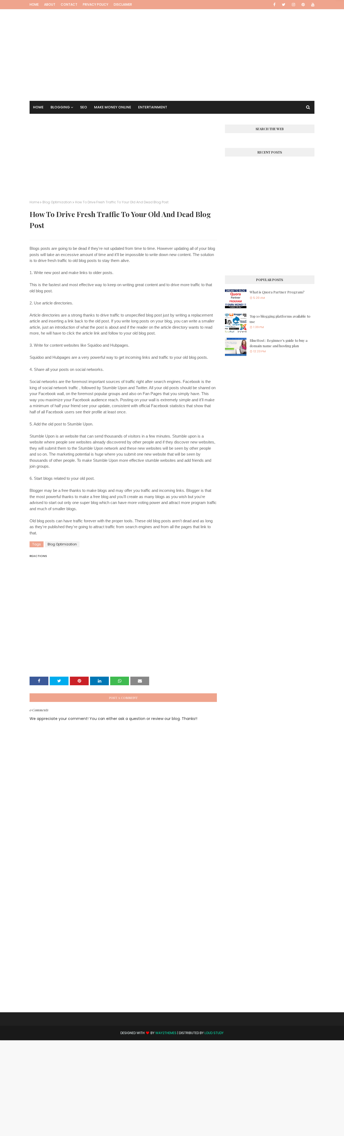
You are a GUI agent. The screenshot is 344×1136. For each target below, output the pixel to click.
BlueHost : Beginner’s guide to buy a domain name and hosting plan (278, 343)
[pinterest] (303, 4)
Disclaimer (123, 4)
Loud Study (214, 1033)
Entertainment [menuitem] (152, 107)
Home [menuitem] (38, 107)
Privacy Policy (95, 4)
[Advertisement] (172, 47)
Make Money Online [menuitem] (112, 107)
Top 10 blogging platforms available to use (280, 319)
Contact (69, 4)
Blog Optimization (57, 202)
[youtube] (311, 4)
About (49, 4)
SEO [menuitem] (83, 107)
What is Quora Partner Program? (277, 292)
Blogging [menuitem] (60, 107)
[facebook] (274, 4)
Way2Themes (166, 1033)
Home (34, 4)
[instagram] (293, 4)
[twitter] (283, 4)
